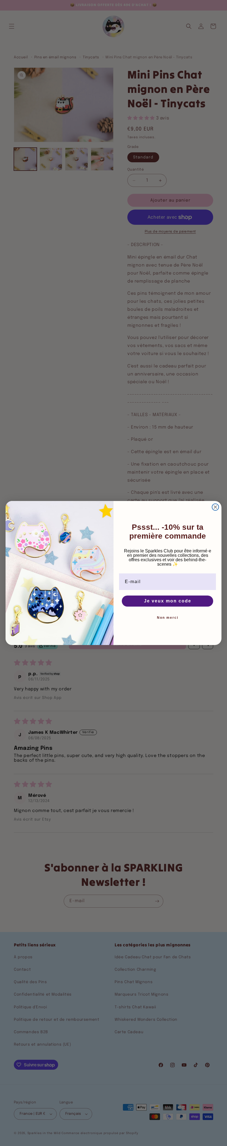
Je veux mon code (167, 601)
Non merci (167, 618)
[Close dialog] (215, 507)
